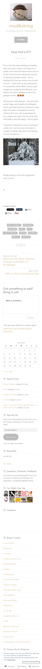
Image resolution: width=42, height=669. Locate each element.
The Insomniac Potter (11, 580)
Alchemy (6, 569)
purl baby (7, 553)
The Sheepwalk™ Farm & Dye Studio (17, 642)
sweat (16, 237)
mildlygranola (8, 574)
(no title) (6, 400)
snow (23, 233)
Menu (22, 40)
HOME (5, 621)
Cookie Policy (11, 660)
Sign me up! (10, 437)
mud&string (21, 26)
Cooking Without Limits (12, 559)
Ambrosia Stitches (10, 600)
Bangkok (28, 225)
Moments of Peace (10, 632)
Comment (30, 318)
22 (20, 362)
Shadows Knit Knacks (11, 626)
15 (20, 358)
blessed (12, 229)
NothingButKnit (8, 595)
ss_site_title (7, 611)
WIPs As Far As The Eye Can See (22, 272)
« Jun (5, 371)
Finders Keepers (9, 384)
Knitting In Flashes (10, 585)
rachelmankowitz (9, 564)
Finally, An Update (10, 395)
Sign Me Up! (12, 415)
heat (22, 229)
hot (30, 229)
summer (32, 233)
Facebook (11, 510)
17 (30, 358)
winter (26, 237)
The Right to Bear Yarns (12, 590)
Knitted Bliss (7, 606)
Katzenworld (8, 637)
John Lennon (10, 233)
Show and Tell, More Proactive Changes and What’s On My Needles (19, 260)
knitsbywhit (7, 548)
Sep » (11, 371)
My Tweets (7, 464)
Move (5, 389)
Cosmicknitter (8, 543)
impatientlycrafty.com (11, 616)
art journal (14, 225)
